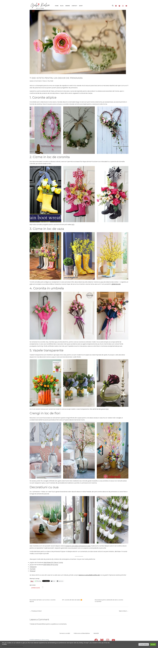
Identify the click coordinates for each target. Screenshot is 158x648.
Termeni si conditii (64, 633)
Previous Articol (35, 611)
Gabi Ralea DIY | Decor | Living (53, 562)
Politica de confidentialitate (82, 633)
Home (56, 5)
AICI (73, 224)
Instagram (33, 567)
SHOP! (81, 5)
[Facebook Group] (119, 6)
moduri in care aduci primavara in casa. (78, 546)
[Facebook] (116, 6)
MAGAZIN (96, 633)
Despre (67, 5)
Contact (74, 5)
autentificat (42, 624)
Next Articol (123, 611)
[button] (113, 6)
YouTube (32, 569)
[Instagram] (123, 6)
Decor (45, 81)
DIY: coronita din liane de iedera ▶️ (72, 600)
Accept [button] (153, 644)
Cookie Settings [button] (143, 644)
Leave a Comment (36, 81)
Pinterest (32, 571)
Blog (61, 5)
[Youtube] (126, 6)
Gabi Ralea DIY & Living (50, 565)
